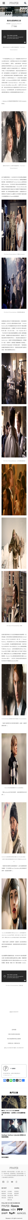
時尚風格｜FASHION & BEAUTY (14, 23)
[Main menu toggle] (4, 3)
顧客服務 (16, 1193)
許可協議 (10, 1193)
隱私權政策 (10, 1195)
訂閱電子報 (10, 1197)
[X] (7, 1080)
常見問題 (4, 1195)
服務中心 (16, 1195)
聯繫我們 (4, 1193)
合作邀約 (10, 1191)
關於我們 (4, 1191)
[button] (25, 3)
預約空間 (4, 1197)
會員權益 (16, 1191)
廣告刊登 (10, 1199)
